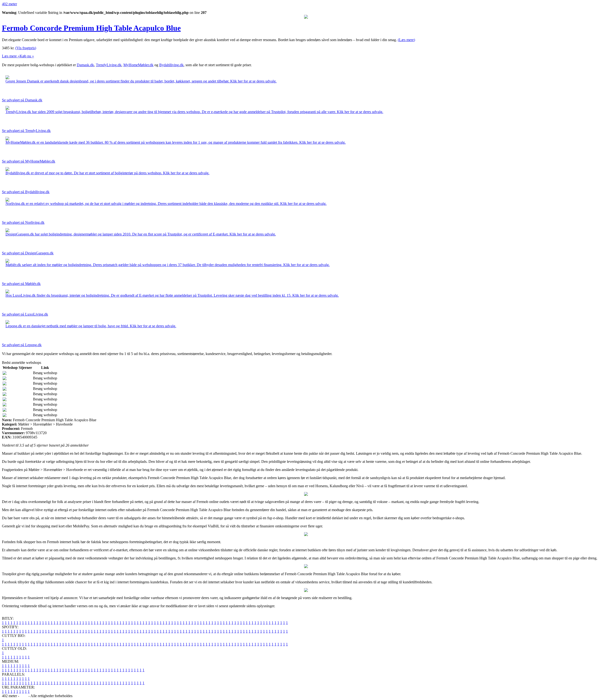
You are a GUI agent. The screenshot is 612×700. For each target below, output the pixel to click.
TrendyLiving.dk (108, 65)
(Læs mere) (406, 40)
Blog (23, 696)
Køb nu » (27, 56)
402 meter (9, 4)
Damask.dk (85, 65)
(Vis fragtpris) (25, 48)
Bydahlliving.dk (171, 65)
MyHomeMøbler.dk (138, 65)
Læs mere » (11, 56)
